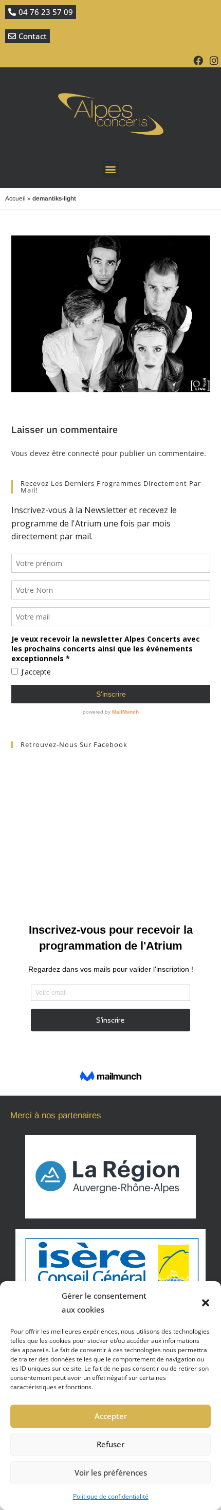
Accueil (15, 198)
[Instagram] (214, 60)
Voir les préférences (111, 1472)
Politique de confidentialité (111, 1496)
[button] (205, 1303)
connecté (83, 453)
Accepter (111, 1416)
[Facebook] (198, 60)
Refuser (110, 1444)
